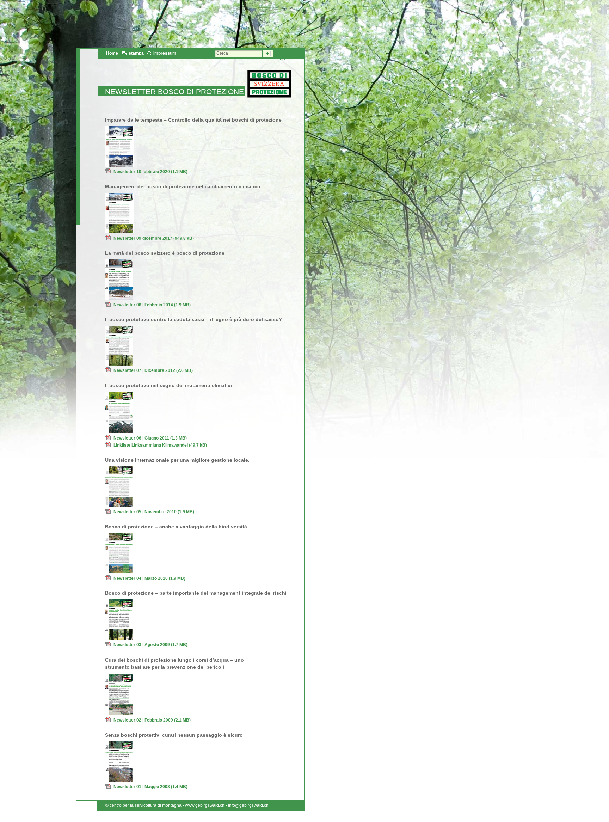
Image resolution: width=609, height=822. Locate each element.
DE (283, 53)
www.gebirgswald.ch (204, 805)
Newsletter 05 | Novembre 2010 (153, 511)
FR (282, 58)
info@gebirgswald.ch (248, 805)
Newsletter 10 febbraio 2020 (150, 171)
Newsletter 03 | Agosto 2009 (150, 644)
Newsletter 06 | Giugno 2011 (150, 438)
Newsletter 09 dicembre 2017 (153, 238)
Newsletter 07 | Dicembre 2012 (153, 370)
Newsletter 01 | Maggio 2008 (150, 786)
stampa (136, 53)
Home (112, 53)
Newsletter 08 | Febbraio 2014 (152, 304)
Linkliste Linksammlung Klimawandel (160, 445)
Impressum (164, 53)
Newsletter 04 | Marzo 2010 (149, 578)
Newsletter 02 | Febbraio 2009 (152, 720)
